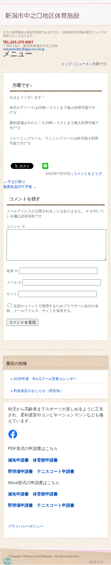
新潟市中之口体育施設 (55, 18)
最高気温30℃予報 (19, 187)
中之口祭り (14, 182)
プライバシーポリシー (26, 526)
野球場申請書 (20, 471)
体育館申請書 (45, 460)
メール (14, 282)
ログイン (96, 562)
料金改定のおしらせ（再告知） (38, 391)
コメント (16, 227)
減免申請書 (18, 460)
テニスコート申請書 (55, 471)
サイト (12, 294)
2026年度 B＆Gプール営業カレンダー (45, 379)
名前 (12, 271)
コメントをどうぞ (87, 174)
